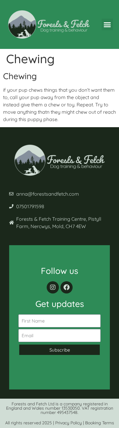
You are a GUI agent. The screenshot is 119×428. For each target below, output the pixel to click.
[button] (107, 24)
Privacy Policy (68, 423)
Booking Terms (99, 423)
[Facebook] (66, 287)
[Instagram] (53, 287)
